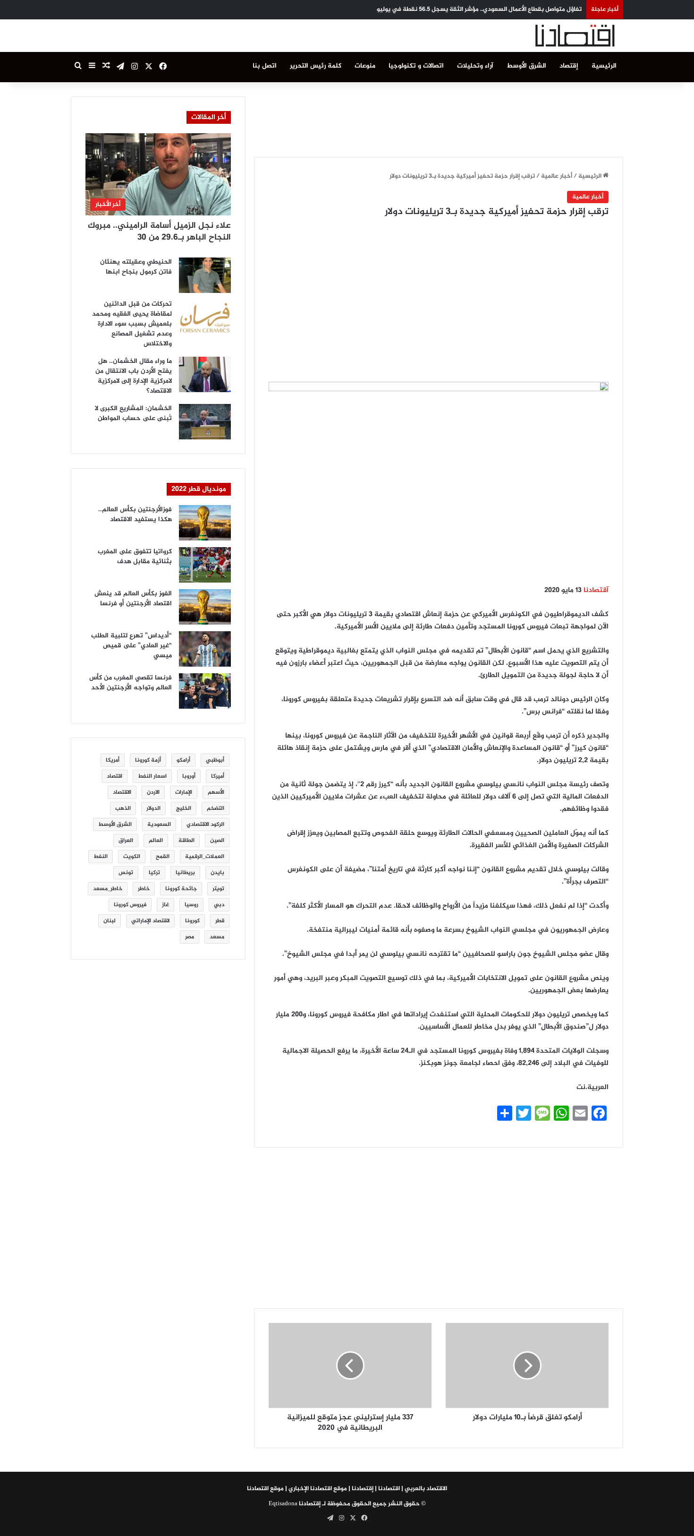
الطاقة (186, 840)
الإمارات (183, 792)
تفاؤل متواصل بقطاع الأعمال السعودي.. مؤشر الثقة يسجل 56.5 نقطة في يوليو (479, 9)
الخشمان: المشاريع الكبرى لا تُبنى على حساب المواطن (133, 413)
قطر (219, 921)
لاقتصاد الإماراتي (150, 921)
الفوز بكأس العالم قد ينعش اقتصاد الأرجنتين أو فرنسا (133, 598)
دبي (219, 905)
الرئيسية (604, 65)
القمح (162, 856)
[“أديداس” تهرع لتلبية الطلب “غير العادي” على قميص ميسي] (205, 649)
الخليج (183, 808)
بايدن (217, 872)
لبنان (109, 921)
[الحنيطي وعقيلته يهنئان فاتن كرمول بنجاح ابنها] (205, 275)
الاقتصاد (122, 792)
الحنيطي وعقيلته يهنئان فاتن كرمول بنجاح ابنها (136, 267)
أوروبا (188, 776)
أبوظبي (215, 760)
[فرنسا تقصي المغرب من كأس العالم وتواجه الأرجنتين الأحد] (205, 691)
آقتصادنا (596, 590)
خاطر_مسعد (107, 888)
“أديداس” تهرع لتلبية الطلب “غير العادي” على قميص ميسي (131, 645)
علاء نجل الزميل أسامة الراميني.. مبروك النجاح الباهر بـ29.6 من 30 (159, 232)
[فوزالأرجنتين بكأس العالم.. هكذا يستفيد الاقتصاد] (205, 523)
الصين (217, 840)
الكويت (131, 856)
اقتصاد (114, 776)
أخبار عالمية (556, 176)
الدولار (153, 808)
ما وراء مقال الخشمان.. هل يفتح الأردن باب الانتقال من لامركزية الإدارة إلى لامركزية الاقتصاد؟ (133, 376)
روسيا (191, 905)
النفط (100, 856)
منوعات (365, 65)
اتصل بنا (265, 65)
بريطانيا (185, 872)
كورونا (192, 921)
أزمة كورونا (148, 760)
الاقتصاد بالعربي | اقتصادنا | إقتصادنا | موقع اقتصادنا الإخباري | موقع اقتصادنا (347, 1489)
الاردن (153, 792)
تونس (125, 872)
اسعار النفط (152, 776)
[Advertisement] (438, 117)
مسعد (217, 937)
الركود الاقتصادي (205, 824)
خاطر (144, 888)
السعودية (159, 824)
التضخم (215, 808)
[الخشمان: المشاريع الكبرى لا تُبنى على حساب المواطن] (205, 421)
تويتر (218, 888)
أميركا (217, 776)
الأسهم (216, 792)
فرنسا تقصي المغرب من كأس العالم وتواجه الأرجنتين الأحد (130, 682)
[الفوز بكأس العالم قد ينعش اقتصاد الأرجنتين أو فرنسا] (205, 607)
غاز (165, 905)
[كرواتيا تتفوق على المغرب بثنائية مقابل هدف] (205, 565)
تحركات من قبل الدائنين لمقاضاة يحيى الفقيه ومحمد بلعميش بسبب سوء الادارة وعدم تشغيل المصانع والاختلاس (132, 324)
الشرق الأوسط (526, 65)
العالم (156, 840)
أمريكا (112, 760)
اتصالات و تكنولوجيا (416, 65)
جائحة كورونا (181, 888)
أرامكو (183, 760)
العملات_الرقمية (204, 856)
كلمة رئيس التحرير (315, 65)
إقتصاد (568, 65)
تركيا (154, 872)
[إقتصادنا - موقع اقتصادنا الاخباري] (552, 35)
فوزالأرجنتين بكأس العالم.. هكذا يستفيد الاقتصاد (135, 514)
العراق (125, 840)
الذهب (123, 808)
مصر (189, 937)
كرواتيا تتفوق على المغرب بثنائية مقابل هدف (135, 556)
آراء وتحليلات (475, 65)
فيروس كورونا (130, 905)
